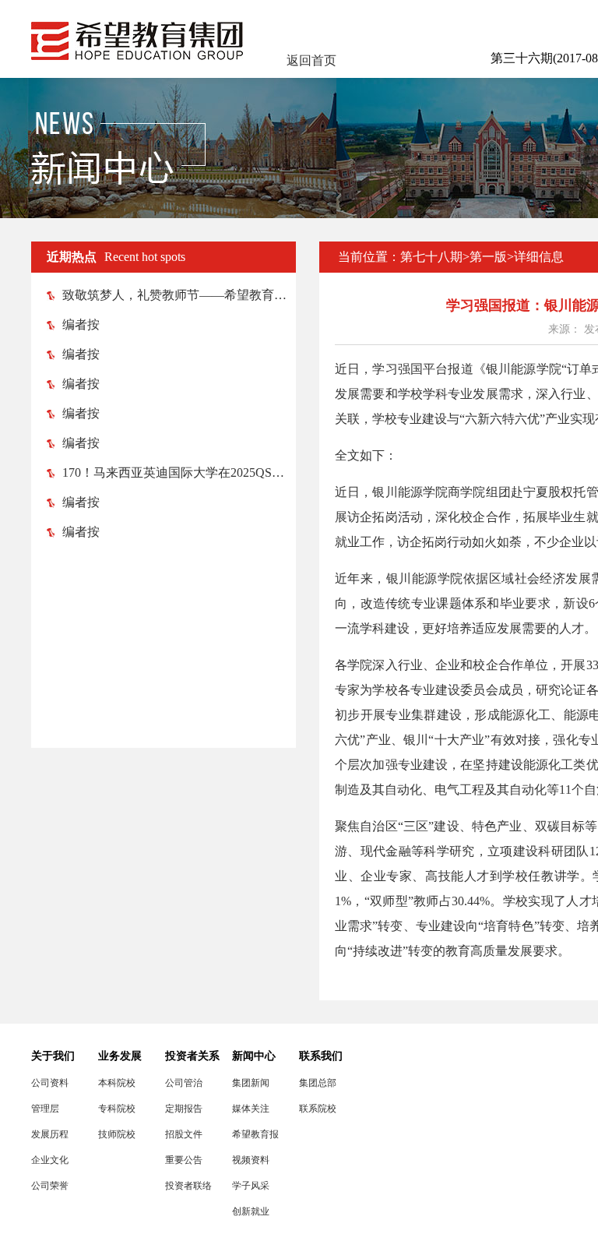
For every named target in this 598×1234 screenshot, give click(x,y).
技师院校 (116, 1134)
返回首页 (311, 60)
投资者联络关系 (188, 1186)
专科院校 (116, 1108)
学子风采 (250, 1185)
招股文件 (183, 1134)
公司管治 (183, 1082)
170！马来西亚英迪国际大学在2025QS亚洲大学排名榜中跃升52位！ (179, 472)
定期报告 (183, 1108)
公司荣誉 (50, 1185)
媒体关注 (250, 1108)
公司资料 (50, 1082)
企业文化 (50, 1160)
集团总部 (317, 1082)
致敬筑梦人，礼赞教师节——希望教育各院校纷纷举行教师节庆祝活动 (179, 294)
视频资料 (250, 1160)
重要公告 (183, 1160)
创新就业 (250, 1211)
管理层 (45, 1108)
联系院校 (317, 1108)
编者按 (81, 324)
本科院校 (116, 1082)
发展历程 (50, 1134)
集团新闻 (250, 1082)
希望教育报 (255, 1134)
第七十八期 (431, 256)
